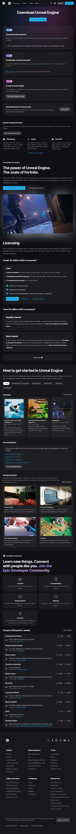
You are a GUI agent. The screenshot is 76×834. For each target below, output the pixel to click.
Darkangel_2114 (21, 669)
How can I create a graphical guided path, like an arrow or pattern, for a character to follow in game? (31, 658)
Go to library (67, 394)
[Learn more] (56, 583)
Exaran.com (19, 716)
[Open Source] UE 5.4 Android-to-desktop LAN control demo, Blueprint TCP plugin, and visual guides (31, 724)
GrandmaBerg (21, 650)
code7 (19, 688)
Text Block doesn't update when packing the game (25, 705)
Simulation (7, 388)
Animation (59, 383)
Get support (10, 71)
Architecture (36, 383)
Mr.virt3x (18, 697)
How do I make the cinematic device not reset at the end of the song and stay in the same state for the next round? (31, 696)
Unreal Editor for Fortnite (20, 383)
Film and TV (48, 383)
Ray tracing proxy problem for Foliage (21, 686)
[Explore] (20, 583)
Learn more (64, 109)
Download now (12, 299)
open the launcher (33, 64)
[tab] (6, 383)
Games (6, 383)
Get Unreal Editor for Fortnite (14, 188)
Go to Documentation (13, 466)
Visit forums (68, 630)
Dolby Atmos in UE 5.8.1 (16, 714)
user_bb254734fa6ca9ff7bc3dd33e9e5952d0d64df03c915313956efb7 (34, 725)
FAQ (42, 251)
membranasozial (21, 707)
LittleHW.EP (20, 678)
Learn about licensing (38, 19)
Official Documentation (36, 188)
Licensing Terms (38, 299)
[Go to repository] (56, 600)
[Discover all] (20, 600)
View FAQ (25, 299)
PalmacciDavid (21, 660)
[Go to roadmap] (20, 618)
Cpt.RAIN (19, 641)
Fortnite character (15, 667)
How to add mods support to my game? (22, 639)
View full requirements (12, 133)
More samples (67, 482)
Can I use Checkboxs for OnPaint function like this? (25, 649)
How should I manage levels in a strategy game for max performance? (31, 677)
